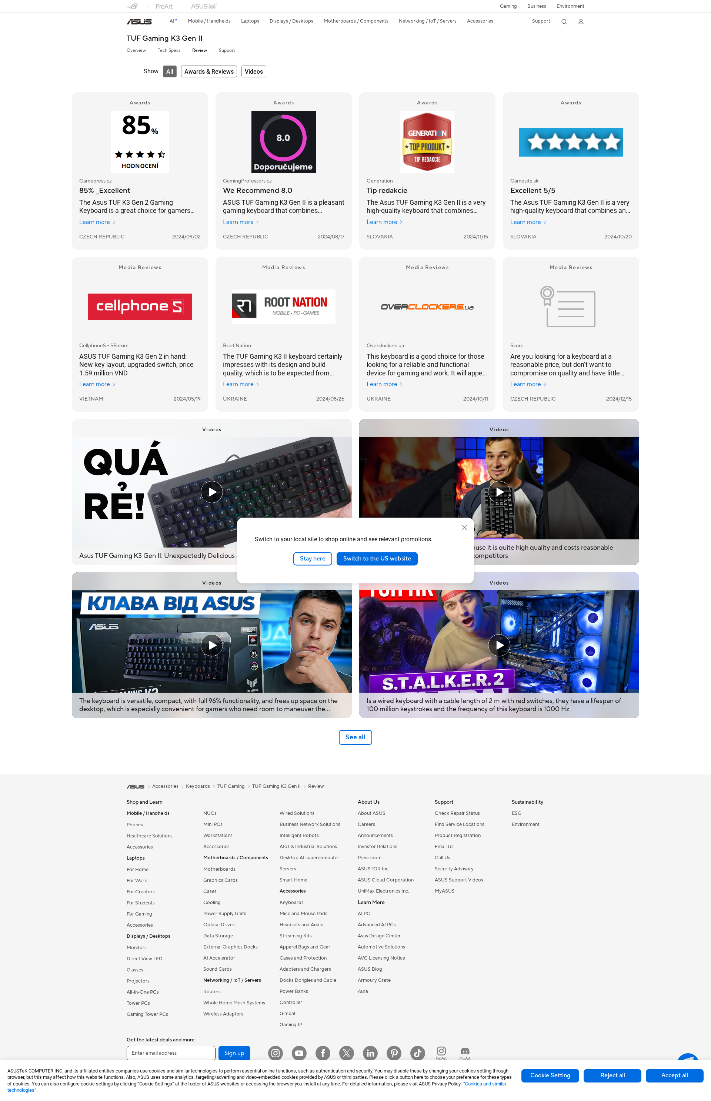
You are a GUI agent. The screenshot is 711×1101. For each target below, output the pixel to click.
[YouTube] (299, 1053)
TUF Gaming (231, 786)
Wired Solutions (297, 813)
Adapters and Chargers (305, 969)
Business (536, 6)
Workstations (218, 836)
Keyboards (292, 903)
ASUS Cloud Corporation (386, 880)
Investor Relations (377, 847)
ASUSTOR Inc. (374, 869)
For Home (137, 870)
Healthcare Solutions (150, 836)
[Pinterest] (394, 1053)
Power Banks (294, 991)
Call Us (442, 858)
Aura (363, 991)
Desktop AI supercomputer (309, 858)
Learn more (94, 222)
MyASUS (445, 891)
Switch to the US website (377, 558)
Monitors (137, 948)
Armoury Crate (374, 980)
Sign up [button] (234, 1053)
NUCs (210, 813)
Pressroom (369, 858)
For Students (141, 903)
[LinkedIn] (370, 1053)
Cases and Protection (303, 958)
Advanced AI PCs (377, 925)
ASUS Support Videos (459, 880)
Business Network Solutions (310, 824)
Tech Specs (169, 50)
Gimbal (287, 1014)
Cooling (212, 903)
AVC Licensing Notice (381, 958)
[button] (508, 6)
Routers (212, 992)
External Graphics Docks (230, 947)
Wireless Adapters (223, 1014)
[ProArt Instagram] (441, 1053)
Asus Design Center (379, 936)
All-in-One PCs (143, 992)
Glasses (135, 970)
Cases (210, 891)
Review (199, 50)
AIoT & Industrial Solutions (308, 847)
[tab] (170, 71)
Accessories (140, 847)
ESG (516, 813)
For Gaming (139, 914)
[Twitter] (346, 1053)
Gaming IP (291, 1025)
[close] (464, 528)
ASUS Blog (370, 969)
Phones (135, 825)
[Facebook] (323, 1053)
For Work (137, 881)
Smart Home (293, 880)
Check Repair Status (457, 813)
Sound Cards (217, 969)
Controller (291, 1002)
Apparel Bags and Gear (305, 947)
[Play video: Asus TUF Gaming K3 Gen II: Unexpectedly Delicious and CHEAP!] (212, 492)
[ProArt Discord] (465, 1053)
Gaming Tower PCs (147, 1014)
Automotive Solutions (381, 947)
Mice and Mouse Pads (303, 914)
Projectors (138, 981)
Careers (366, 824)
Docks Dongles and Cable (308, 980)
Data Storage (218, 936)
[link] (139, 21)
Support (227, 50)
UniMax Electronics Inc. (383, 891)
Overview (136, 50)
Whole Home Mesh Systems (234, 1003)
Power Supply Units (224, 914)
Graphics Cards (220, 880)
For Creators (141, 892)
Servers (288, 869)
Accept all (674, 1075)
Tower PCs (138, 1003)
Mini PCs (213, 824)
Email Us (444, 847)
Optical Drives (219, 925)
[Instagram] (275, 1053)
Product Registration (458, 836)
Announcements (375, 836)
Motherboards (219, 869)
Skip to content (131, 22)
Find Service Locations (459, 824)
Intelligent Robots (299, 836)
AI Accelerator (219, 958)
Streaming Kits (296, 936)
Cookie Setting (550, 1075)
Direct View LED (145, 959)
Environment (570, 6)
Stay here (313, 558)
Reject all (612, 1075)
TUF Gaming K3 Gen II (165, 38)
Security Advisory (454, 869)
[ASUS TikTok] (417, 1053)
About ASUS (371, 813)
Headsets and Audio (302, 925)
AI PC (364, 914)
